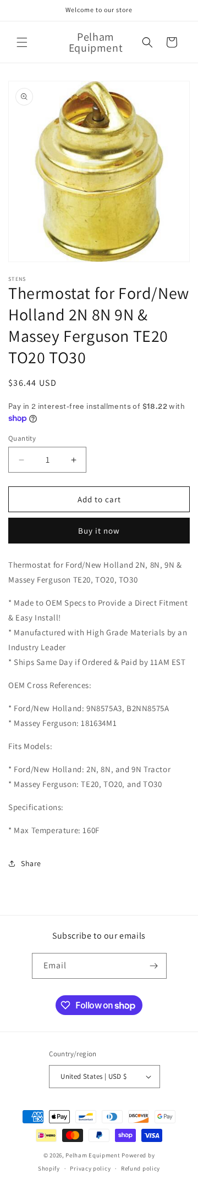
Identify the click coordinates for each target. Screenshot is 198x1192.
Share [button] (31, 863)
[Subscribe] (154, 966)
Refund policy (140, 1168)
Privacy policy (90, 1168)
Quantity (22, 438)
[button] (22, 42)
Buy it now (99, 530)
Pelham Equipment (92, 1155)
